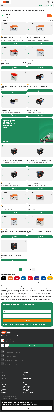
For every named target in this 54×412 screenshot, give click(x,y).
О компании (4, 370)
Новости (3, 374)
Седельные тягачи (5, 387)
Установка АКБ (26, 386)
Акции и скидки (26, 372)
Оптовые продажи (27, 378)
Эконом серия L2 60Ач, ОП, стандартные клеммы (12, 183)
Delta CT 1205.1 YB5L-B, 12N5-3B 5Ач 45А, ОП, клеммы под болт (14, 87)
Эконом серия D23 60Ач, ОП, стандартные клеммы (39, 183)
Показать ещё (27, 264)
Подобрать (27, 320)
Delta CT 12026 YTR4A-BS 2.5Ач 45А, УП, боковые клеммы (12, 38)
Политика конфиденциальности (8, 396)
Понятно (27, 408)
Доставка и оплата (27, 374)
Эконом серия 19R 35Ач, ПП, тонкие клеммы (11, 255)
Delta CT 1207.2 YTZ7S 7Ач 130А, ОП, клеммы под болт (39, 232)
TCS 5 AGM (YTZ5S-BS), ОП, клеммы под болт (37, 110)
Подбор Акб (25, 377)
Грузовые (3, 386)
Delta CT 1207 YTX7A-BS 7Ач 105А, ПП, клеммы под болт (13, 207)
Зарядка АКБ (26, 384)
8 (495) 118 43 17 (43, 5)
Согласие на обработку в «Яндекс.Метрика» (11, 400)
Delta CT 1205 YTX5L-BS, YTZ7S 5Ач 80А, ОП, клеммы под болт (39, 63)
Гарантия (25, 375)
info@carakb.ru (16, 335)
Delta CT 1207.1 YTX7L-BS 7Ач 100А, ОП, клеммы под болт (13, 232)
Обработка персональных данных (9, 398)
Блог (2, 372)
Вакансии (3, 380)
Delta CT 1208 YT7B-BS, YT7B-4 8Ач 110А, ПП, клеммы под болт (39, 207)
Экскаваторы (4, 392)
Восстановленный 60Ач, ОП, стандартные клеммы (39, 160)
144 (30, 269)
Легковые (3, 384)
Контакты (3, 375)
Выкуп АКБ (25, 390)
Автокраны (3, 393)
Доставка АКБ (26, 387)
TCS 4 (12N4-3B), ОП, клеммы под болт (10, 110)
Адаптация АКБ (26, 389)
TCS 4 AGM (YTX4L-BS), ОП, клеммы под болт (37, 86)
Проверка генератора (28, 392)
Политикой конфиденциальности (37, 324)
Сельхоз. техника (5, 390)
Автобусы (3, 389)
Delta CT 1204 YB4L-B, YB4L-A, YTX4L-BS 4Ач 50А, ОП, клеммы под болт (13, 63)
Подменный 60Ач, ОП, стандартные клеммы (11, 160)
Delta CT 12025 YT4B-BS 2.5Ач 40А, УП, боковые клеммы (38, 38)
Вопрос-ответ (26, 370)
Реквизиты (3, 378)
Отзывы (3, 377)
